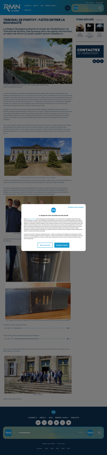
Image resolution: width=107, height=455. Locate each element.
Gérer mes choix (45, 245)
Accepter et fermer (62, 245)
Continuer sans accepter (76, 207)
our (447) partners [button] (32, 219)
